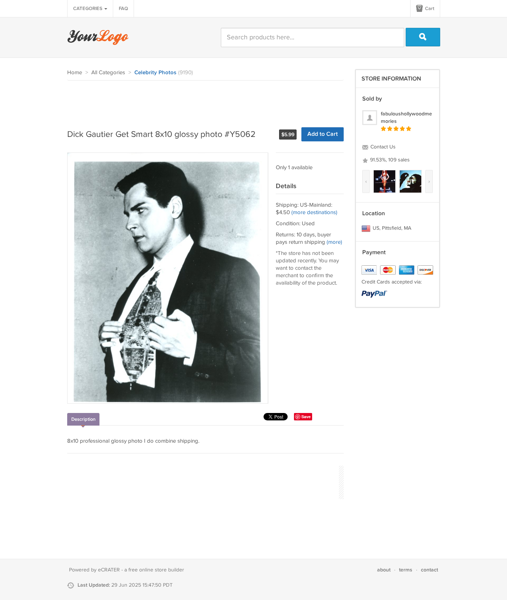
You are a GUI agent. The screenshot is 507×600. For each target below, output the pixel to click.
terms (405, 570)
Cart (429, 9)
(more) (334, 242)
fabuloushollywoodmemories (406, 117)
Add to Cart (322, 134)
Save (306, 416)
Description (83, 419)
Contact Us (382, 147)
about (383, 570)
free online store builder (156, 570)
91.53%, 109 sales (389, 160)
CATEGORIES (88, 9)
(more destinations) (314, 212)
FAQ (123, 9)
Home (74, 72)
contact (429, 570)
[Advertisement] (202, 101)
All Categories (108, 72)
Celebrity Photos (155, 72)
